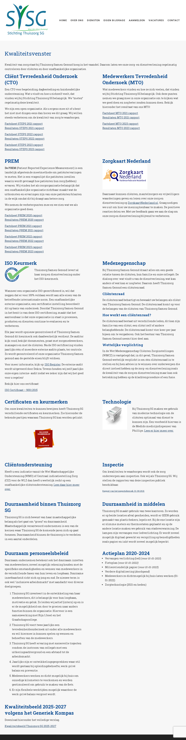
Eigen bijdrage (114, 20)
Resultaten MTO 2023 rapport (121, 128)
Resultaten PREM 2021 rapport (24, 230)
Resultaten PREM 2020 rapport (24, 219)
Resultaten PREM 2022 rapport (24, 241)
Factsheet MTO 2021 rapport (120, 113)
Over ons (76, 20)
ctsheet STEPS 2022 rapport (25, 134)
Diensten (93, 20)
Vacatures (156, 20)
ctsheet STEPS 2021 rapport (25, 123)
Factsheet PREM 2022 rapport (23, 236)
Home (63, 20)
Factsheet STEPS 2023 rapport (24, 145)
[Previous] (32, 438)
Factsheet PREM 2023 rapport (23, 247)
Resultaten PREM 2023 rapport (24, 251)
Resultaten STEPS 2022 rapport (25, 138)
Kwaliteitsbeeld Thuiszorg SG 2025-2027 (30, 726)
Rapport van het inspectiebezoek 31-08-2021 (123, 491)
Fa (6, 123)
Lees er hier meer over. (159, 430)
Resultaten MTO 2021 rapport (121, 117)
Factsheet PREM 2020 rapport (23, 215)
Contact (173, 20)
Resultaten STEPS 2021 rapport (24, 128)
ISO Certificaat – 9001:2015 (21, 390)
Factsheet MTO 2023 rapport (120, 123)
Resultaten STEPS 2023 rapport (25, 149)
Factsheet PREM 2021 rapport (23, 226)
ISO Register (52, 364)
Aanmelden (137, 20)
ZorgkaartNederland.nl (143, 203)
